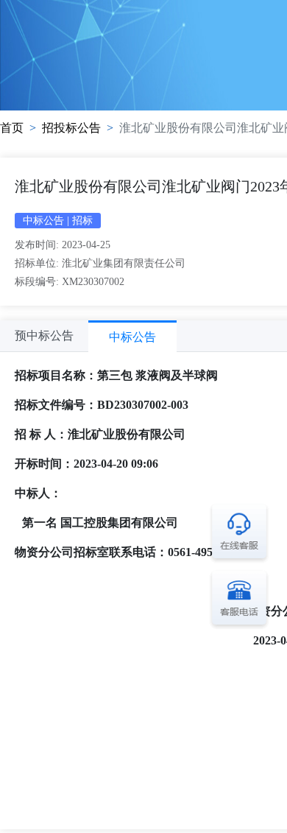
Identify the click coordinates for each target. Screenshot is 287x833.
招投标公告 (71, 128)
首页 (12, 128)
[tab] (44, 336)
